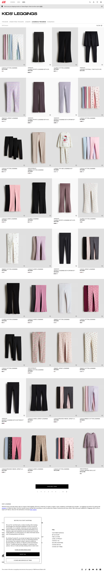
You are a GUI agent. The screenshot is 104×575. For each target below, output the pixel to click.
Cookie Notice (56, 544)
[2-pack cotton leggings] (13, 347)
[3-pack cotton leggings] (13, 147)
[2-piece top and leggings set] (65, 147)
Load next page (52, 486)
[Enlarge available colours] (3, 71)
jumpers (4, 508)
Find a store (56, 536)
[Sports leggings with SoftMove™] (13, 397)
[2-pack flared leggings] (13, 198)
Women (12, 2)
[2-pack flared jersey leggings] (39, 397)
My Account (56, 534)
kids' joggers (33, 509)
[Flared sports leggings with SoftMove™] (39, 97)
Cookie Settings (57, 546)
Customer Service (58, 532)
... (59, 491)
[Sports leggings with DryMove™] (65, 97)
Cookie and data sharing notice (23, 549)
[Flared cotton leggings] (65, 47)
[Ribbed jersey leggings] (65, 347)
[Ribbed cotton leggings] (39, 147)
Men (18, 2)
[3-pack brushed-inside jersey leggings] (65, 397)
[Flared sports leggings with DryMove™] (39, 47)
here (41, 6)
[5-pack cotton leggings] (13, 47)
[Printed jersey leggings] (13, 97)
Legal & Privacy (57, 538)
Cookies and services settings (23, 560)
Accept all (23, 554)
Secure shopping (57, 542)
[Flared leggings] (39, 198)
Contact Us (55, 540)
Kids (23, 2)
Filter (98, 25)
